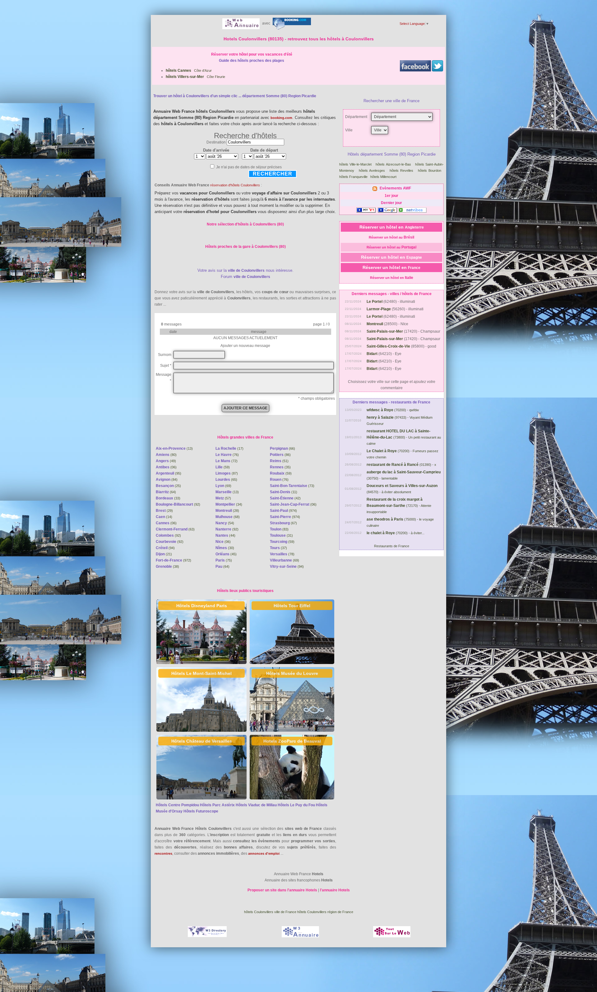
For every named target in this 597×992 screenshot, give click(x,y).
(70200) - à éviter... (395, 533)
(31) (281, 535)
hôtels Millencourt (383, 177)
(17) (229, 448)
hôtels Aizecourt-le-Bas (393, 164)
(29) (164, 510)
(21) (164, 554)
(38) (167, 566)
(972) (173, 560)
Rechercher (272, 173)
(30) (224, 548)
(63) (175, 529)
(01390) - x (401, 464)
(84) (167, 479)
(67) (283, 523)
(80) (166, 455)
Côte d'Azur (189, 70)
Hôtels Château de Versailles (201, 741)
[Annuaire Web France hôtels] (241, 23)
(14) (164, 517)
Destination (216, 142)
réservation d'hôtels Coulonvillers (235, 185)
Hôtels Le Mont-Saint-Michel (201, 673)
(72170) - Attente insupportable (399, 506)
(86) (280, 455)
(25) (168, 486)
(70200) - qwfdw (393, 410)
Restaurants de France (391, 546)
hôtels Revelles (401, 170)
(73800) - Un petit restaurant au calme (404, 437)
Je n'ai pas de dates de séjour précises (249, 167)
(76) (227, 455)
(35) (280, 467)
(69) (223, 486)
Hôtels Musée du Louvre (292, 673)
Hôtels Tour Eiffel (292, 605)
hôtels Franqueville (353, 177)
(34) (228, 504)
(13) (174, 448)
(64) (166, 492)
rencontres (163, 853)
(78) (282, 554)
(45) (226, 554)
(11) (283, 492)
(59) (222, 467)
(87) (226, 473)
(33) (168, 498)
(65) (226, 479)
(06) (166, 467)
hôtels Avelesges (372, 170)
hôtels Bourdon (429, 170)
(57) (223, 498)
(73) (292, 486)
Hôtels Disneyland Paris (201, 605)
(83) (279, 529)
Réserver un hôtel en (391, 227)
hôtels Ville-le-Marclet (355, 164)
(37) (278, 548)
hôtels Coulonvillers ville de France (270, 912)
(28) (227, 510)
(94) (165, 548)
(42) (285, 498)
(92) (178, 504)
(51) (279, 461)
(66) (282, 448)
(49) (166, 461)
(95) (168, 473)
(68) (227, 517)
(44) (225, 535)
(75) (223, 560)
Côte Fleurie (195, 77)
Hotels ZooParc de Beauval (292, 741)
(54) (224, 523)
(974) (283, 510)
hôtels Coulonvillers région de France (325, 912)
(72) (226, 461)
